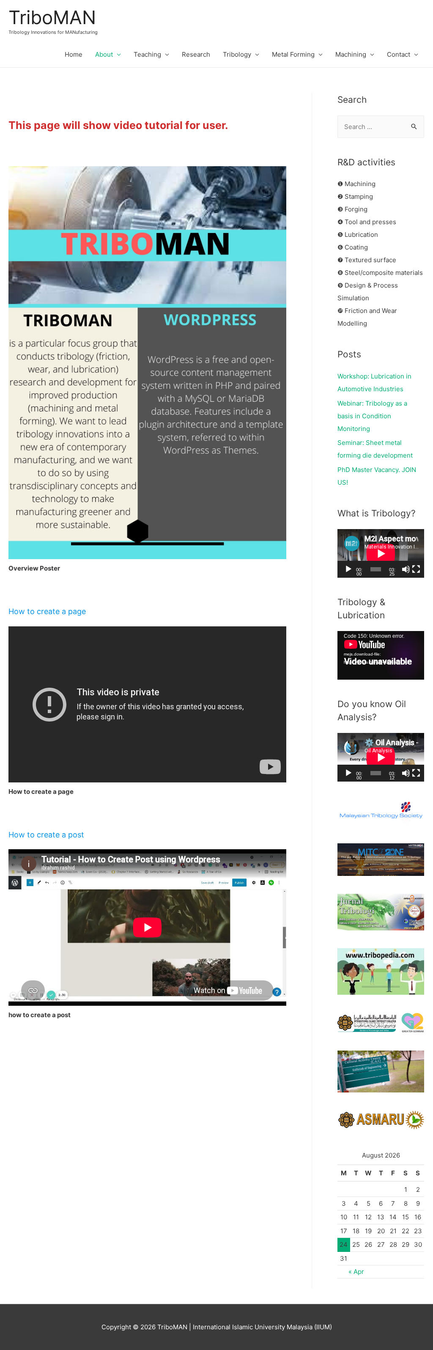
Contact (398, 54)
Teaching (147, 54)
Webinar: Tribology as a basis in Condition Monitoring (372, 416)
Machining (350, 54)
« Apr (356, 1272)
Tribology (237, 54)
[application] (380, 553)
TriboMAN (52, 17)
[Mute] (406, 569)
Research (196, 54)
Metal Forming (293, 54)
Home (73, 54)
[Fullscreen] (416, 569)
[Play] (348, 569)
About (104, 54)
